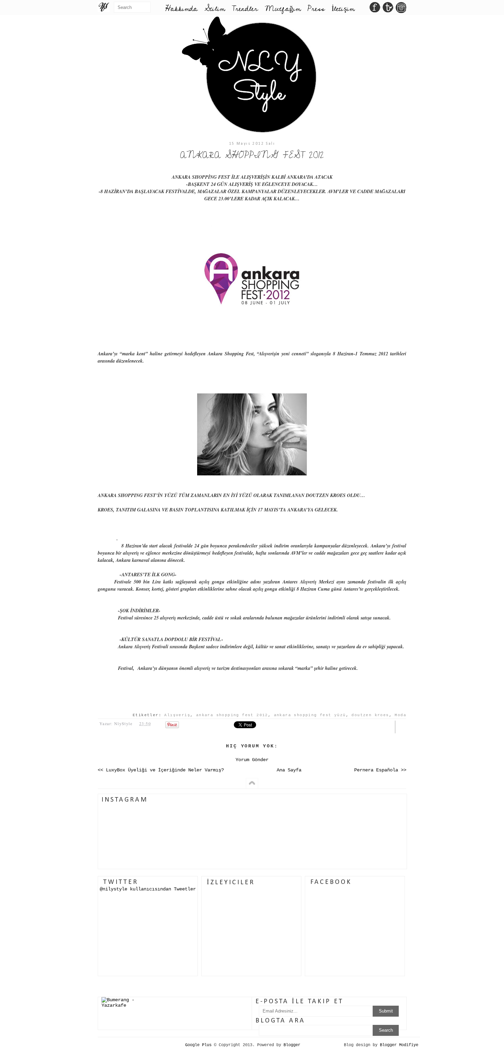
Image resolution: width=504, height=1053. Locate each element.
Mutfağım (283, 9)
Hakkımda (181, 9)
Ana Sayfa (289, 770)
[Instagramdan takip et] (401, 9)
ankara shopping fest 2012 (232, 715)
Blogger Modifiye (399, 1045)
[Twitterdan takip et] (388, 9)
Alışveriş (177, 715)
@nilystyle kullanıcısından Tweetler (148, 889)
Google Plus (198, 1045)
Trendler (245, 9)
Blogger (292, 1045)
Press (316, 9)
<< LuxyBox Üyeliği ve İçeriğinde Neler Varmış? (161, 770)
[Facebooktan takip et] (375, 9)
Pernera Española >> (380, 770)
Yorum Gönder (252, 759)
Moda (400, 715)
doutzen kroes (370, 715)
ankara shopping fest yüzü (310, 715)
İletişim (343, 9)
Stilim (214, 9)
